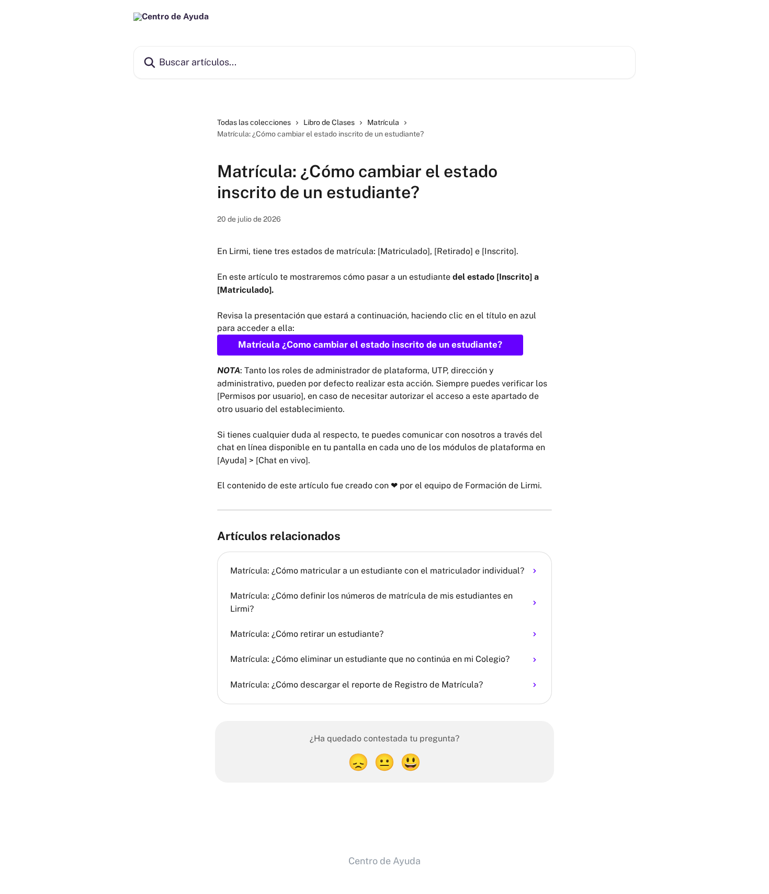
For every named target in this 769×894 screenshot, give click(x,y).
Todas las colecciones (254, 122)
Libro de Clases (329, 122)
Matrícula (383, 122)
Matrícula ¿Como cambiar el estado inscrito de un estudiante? (370, 344)
